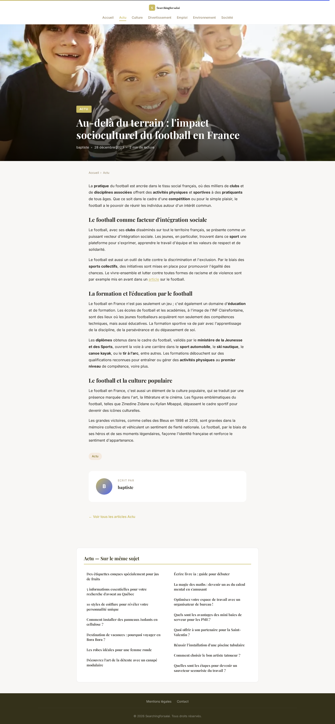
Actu (122, 17)
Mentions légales (158, 701)
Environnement (204, 17)
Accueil (108, 17)
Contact (183, 701)
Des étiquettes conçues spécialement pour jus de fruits (123, 576)
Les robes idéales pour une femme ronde (119, 649)
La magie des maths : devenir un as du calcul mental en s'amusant (209, 586)
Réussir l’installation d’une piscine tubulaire (209, 645)
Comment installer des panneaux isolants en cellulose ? (122, 622)
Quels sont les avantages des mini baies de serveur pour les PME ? (208, 617)
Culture (137, 17)
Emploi (182, 17)
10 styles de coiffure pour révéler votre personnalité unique (117, 606)
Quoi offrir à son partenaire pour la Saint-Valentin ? (207, 632)
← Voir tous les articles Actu (112, 516)
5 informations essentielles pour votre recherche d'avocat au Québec (117, 591)
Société (227, 17)
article (154, 279)
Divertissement (159, 17)
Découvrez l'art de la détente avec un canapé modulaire (122, 662)
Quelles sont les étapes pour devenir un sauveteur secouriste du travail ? (205, 668)
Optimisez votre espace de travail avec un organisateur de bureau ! (207, 601)
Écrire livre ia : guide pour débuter (202, 574)
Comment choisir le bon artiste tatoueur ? (207, 655)
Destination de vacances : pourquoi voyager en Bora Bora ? (123, 637)
